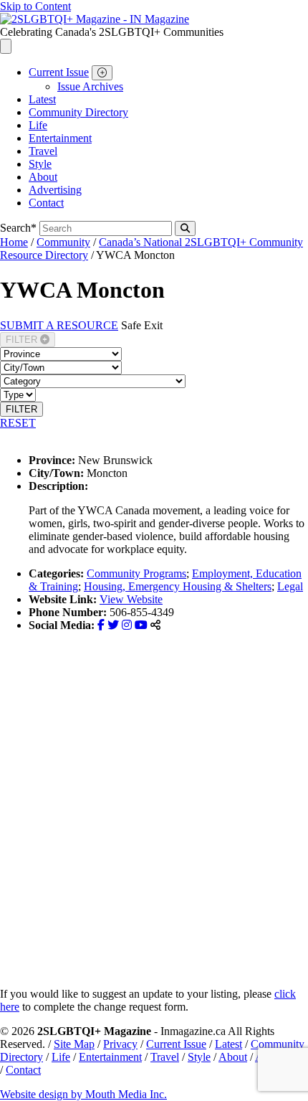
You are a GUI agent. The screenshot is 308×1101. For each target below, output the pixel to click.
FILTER (23, 339)
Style (40, 164)
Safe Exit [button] (142, 325)
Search (18, 228)
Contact (46, 203)
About (43, 177)
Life (38, 125)
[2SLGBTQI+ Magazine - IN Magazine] (94, 19)
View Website (131, 599)
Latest (42, 99)
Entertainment (60, 138)
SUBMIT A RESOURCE (59, 325)
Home (14, 242)
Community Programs (136, 573)
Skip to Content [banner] (35, 6)
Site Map (74, 1044)
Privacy (120, 1044)
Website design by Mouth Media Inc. (83, 1094)
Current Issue (59, 72)
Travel (43, 151)
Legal (290, 586)
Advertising (55, 190)
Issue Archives (90, 86)
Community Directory (78, 112)
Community (63, 242)
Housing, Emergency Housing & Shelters (177, 586)
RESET (18, 423)
